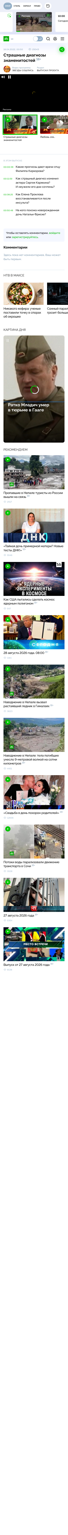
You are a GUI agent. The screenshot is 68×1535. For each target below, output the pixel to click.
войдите (54, 233)
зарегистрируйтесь (25, 237)
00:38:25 (8, 194)
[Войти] (55, 38)
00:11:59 (7, 179)
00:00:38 (8, 167)
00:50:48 (8, 210)
